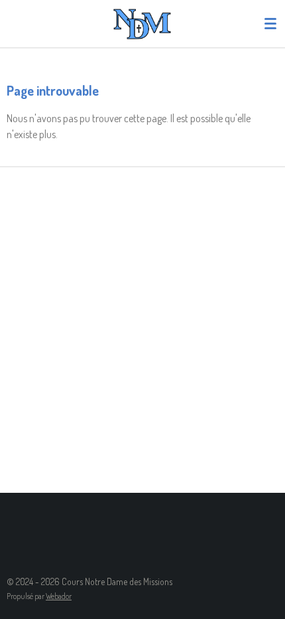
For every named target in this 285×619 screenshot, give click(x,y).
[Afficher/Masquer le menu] (270, 23)
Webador (59, 596)
